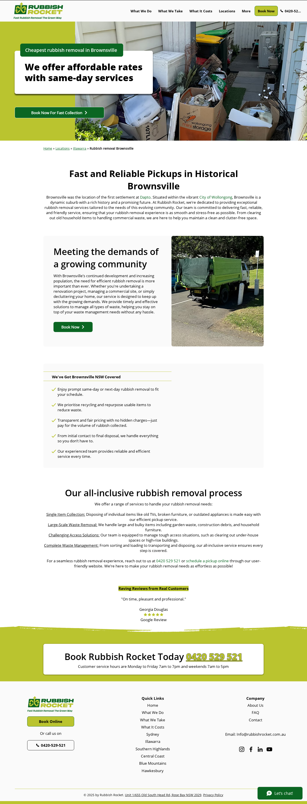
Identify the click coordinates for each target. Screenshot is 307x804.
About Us (255, 705)
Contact (255, 719)
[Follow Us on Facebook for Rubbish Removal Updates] (250, 749)
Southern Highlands (153, 748)
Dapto (145, 197)
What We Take (152, 719)
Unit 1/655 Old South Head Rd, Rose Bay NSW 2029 (163, 795)
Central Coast (153, 756)
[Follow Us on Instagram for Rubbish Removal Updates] (241, 749)
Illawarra (152, 741)
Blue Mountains (152, 763)
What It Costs (152, 727)
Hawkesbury (153, 770)
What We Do (153, 712)
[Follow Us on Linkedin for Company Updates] (260, 749)
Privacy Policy (213, 795)
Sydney (152, 734)
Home (47, 148)
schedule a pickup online (207, 560)
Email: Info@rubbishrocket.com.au (255, 734)
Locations (63, 148)
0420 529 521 (168, 560)
